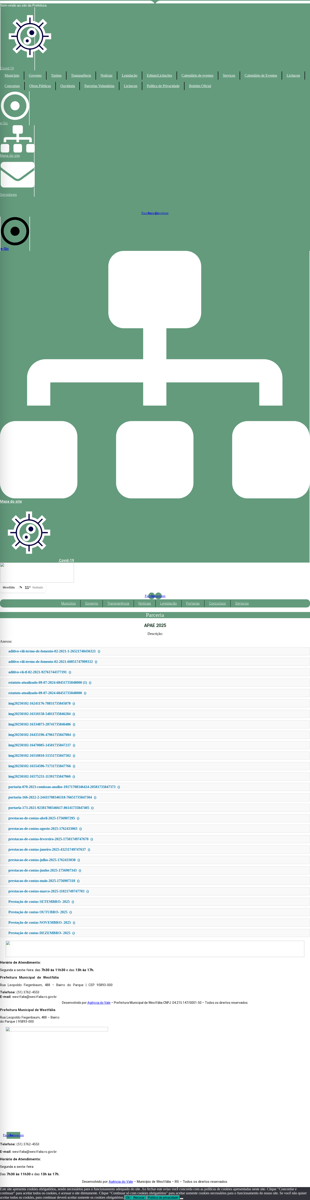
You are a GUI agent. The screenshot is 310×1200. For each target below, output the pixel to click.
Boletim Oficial (200, 86)
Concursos (12, 86)
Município (12, 75)
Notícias (106, 75)
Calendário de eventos (197, 75)
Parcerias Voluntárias (99, 86)
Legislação (129, 75)
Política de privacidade (163, 1197)
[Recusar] (181, 1198)
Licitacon (293, 75)
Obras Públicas (40, 86)
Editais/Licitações (159, 75)
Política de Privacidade (163, 86)
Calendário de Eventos (261, 75)
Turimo (56, 75)
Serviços (229, 75)
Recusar (138, 1197)
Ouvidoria (67, 86)
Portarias (193, 603)
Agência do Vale (99, 1002)
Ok (128, 1197)
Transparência (81, 75)
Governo (35, 75)
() (54, 651)
